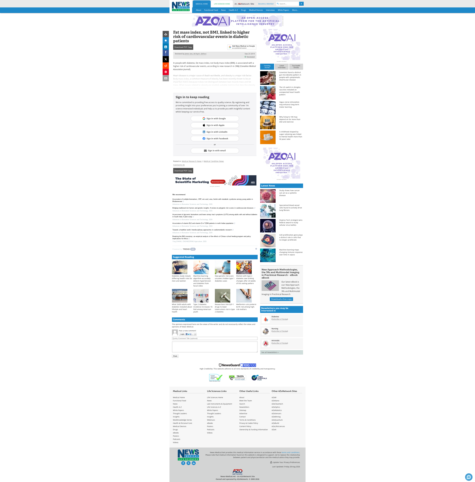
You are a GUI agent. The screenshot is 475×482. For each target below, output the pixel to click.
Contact (242, 417)
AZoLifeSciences (278, 426)
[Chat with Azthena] (469, 477)
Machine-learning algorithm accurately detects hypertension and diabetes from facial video (202, 281)
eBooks (176, 433)
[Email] (166, 78)
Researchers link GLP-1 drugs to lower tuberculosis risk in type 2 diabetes (225, 308)
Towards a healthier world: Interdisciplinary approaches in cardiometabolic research (202, 230)
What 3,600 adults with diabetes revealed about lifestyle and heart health (182, 308)
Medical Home (202, 4)
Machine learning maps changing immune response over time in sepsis (291, 252)
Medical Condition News (214, 161)
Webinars (211, 420)
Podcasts (176, 439)
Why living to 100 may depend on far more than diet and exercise (289, 119)
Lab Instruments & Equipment (219, 404)
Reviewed (251, 57)
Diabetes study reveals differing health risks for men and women (182, 278)
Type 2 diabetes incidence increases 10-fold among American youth (203, 308)
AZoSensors (276, 413)
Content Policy (245, 426)
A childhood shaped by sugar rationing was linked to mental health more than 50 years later (290, 135)
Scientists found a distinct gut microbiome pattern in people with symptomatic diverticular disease (290, 76)
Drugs (175, 429)
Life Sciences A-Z (214, 407)
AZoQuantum (277, 420)
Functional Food (179, 400)
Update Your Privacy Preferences (286, 462)
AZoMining (276, 417)
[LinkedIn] (166, 47)
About (241, 397)
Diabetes (275, 316)
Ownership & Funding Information (253, 429)
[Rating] (166, 40)
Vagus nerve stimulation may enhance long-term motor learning (289, 104)
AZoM (274, 397)
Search (242, 404)
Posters (176, 436)
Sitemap (242, 410)
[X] (166, 59)
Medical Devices (179, 426)
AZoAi (274, 429)
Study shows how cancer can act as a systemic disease (289, 193)
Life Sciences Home (222, 4)
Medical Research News (192, 161)
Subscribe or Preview (279, 319)
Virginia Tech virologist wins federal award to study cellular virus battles (290, 222)
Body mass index (181, 78)
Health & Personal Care (182, 423)
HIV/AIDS (275, 340)
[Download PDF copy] (166, 34)
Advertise (243, 413)
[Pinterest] (166, 72)
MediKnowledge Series (182, 420)
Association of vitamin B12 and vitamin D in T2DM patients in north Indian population (202, 223)
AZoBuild (275, 423)
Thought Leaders (180, 413)
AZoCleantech (277, 404)
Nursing (275, 328)
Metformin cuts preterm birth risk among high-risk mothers (246, 306)
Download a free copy (281, 299)
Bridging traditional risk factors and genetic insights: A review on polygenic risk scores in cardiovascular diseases (212, 208)
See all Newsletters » (270, 352)
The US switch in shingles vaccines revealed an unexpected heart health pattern (289, 91)
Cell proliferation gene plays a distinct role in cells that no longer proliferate (291, 237)
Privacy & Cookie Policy (248, 423)
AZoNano (275, 400)
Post (175, 356)
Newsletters (244, 407)
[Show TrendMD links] (256, 249)
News (175, 404)
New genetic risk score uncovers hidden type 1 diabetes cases (224, 278)
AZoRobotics (277, 410)
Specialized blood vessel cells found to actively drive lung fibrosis (290, 207)
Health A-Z (177, 407)
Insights (176, 417)
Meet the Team (245, 400)
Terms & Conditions (247, 420)
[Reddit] (166, 65)
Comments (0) (179, 165)
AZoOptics (276, 407)
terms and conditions (290, 452)
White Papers (178, 410)
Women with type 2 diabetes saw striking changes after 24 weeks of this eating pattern (246, 280)
